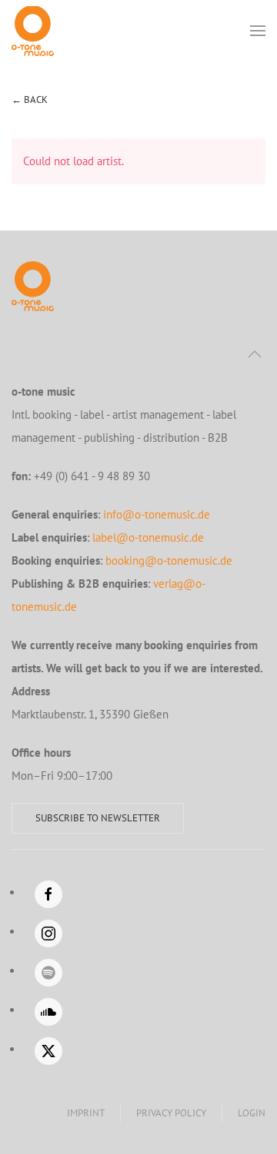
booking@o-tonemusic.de (168, 560)
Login (251, 1112)
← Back (30, 99)
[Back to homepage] (33, 30)
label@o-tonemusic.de (148, 537)
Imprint (86, 1112)
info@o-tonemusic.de (156, 514)
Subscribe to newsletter (97, 817)
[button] (257, 30)
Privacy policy (171, 1112)
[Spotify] (48, 973)
